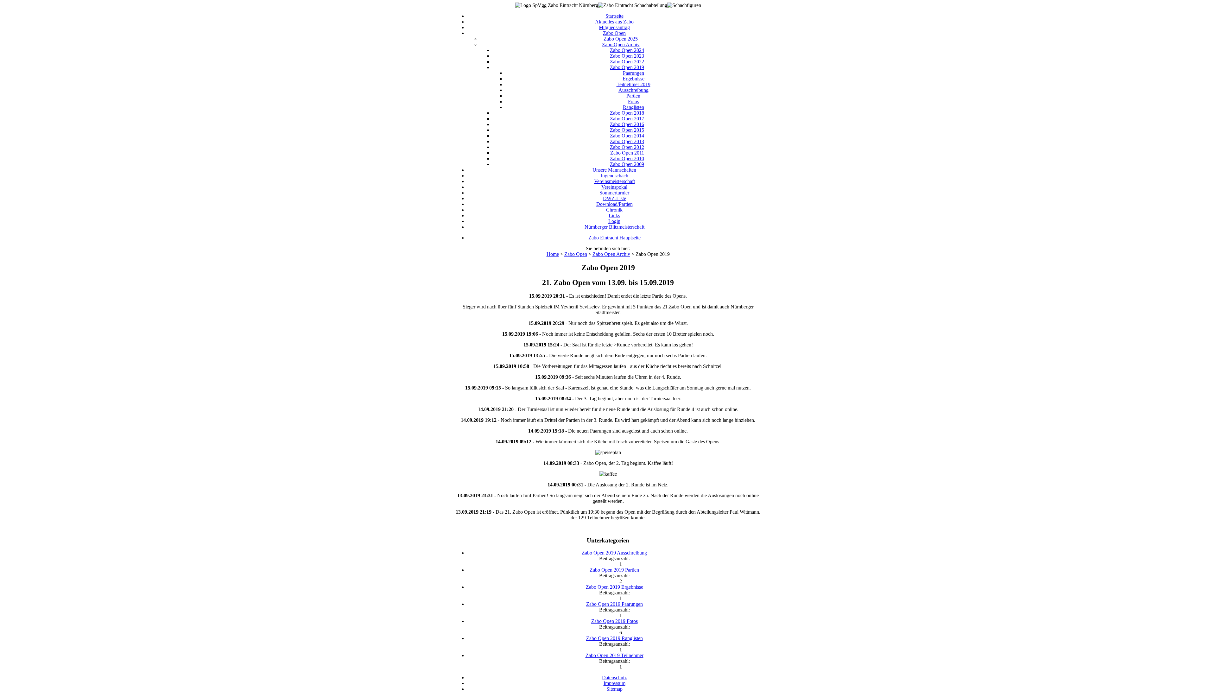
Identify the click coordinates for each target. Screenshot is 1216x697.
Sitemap (614, 689)
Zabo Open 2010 (627, 158)
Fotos (633, 101)
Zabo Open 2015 (627, 130)
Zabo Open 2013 (627, 141)
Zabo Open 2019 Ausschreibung (614, 552)
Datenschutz (614, 677)
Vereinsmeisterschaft (614, 181)
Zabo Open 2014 (627, 135)
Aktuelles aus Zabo (614, 21)
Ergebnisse (633, 78)
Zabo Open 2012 (627, 147)
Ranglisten (633, 107)
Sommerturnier (614, 192)
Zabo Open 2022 (627, 61)
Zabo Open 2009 (627, 164)
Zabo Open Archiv (621, 44)
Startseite (614, 16)
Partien (633, 95)
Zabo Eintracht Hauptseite (614, 237)
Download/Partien (614, 204)
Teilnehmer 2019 (633, 84)
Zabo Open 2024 (627, 50)
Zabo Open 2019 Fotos (614, 621)
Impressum (614, 683)
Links (614, 215)
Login (614, 221)
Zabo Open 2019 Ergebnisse (614, 587)
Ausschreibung (633, 90)
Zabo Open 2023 (627, 56)
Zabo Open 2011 (627, 152)
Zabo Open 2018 (627, 113)
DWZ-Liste (614, 198)
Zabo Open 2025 (621, 38)
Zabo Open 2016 (627, 124)
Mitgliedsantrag (614, 27)
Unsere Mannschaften (614, 170)
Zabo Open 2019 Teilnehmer (614, 655)
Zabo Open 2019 (627, 67)
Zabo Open (614, 33)
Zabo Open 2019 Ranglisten (614, 638)
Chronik (614, 209)
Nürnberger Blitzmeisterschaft (614, 227)
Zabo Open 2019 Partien (614, 570)
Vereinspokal (614, 187)
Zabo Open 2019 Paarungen (614, 604)
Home (553, 254)
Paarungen (633, 73)
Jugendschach (614, 175)
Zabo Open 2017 (627, 118)
